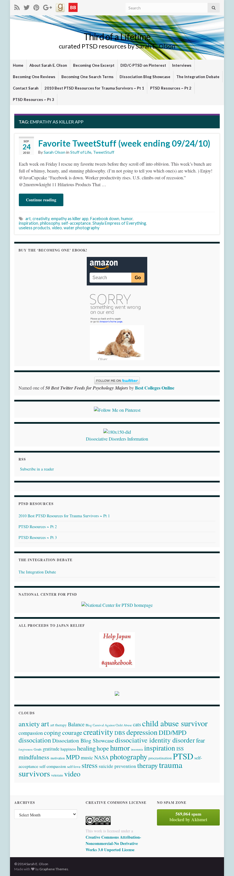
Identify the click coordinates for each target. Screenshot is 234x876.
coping (52, 732)
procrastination (160, 758)
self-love (73, 766)
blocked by (188, 817)
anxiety (29, 723)
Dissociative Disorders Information (117, 439)
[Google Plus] (47, 6)
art (28, 218)
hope (103, 748)
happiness (68, 749)
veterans (57, 775)
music (87, 757)
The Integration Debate (197, 76)
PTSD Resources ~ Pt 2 (170, 88)
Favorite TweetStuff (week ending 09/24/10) (124, 143)
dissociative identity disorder (155, 740)
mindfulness (34, 757)
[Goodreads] (60, 6)
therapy (147, 765)
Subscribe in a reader (37, 469)
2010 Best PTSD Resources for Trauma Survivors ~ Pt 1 (94, 88)
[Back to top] (221, 863)
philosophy (50, 223)
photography (128, 756)
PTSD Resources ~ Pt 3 (33, 99)
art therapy (58, 724)
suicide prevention (117, 766)
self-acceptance (76, 223)
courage (72, 732)
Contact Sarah (26, 88)
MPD (73, 757)
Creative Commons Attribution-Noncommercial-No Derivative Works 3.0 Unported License (113, 843)
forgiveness (26, 749)
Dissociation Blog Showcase (145, 76)
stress (90, 765)
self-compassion (52, 766)
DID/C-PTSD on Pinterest (143, 65)
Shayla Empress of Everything (119, 223)
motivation (58, 758)
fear (200, 740)
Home (18, 65)
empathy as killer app (69, 218)
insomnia (137, 749)
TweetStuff (103, 152)
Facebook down (104, 218)
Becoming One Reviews (34, 76)
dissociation (35, 740)
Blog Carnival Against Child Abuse (109, 725)
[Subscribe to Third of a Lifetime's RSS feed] (17, 6)
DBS (119, 732)
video (57, 227)
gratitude (51, 749)
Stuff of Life (80, 152)
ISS (180, 748)
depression (142, 732)
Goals (38, 749)
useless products (34, 227)
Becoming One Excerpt (93, 65)
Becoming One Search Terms (87, 76)
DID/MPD (173, 732)
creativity (41, 218)
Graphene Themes (53, 869)
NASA (101, 757)
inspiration (28, 223)
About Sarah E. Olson (48, 65)
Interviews (181, 65)
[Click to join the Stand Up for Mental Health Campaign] (117, 431)
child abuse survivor (174, 723)
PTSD (183, 756)
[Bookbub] (73, 6)
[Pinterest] (36, 6)
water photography (81, 227)
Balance (76, 724)
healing (86, 748)
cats (137, 724)
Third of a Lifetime (117, 36)
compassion (31, 732)
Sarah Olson (54, 152)
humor (127, 218)
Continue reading (41, 200)
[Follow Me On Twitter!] (26, 6)
